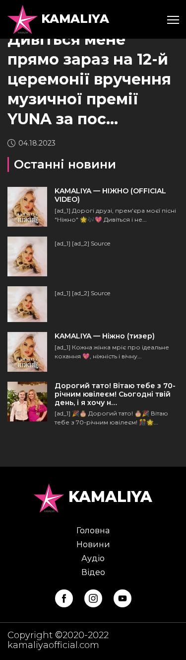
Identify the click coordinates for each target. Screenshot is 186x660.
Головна (93, 530)
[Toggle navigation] (173, 19)
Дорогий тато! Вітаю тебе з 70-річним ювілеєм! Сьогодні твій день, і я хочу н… (115, 394)
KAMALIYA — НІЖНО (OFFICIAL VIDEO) (110, 195)
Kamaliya (73, 18)
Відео (93, 572)
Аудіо (93, 558)
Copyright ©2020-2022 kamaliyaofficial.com (58, 640)
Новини (93, 544)
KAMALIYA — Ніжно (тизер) (105, 335)
